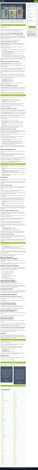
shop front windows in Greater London (13, 35)
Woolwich (14, 443)
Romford (14, 461)
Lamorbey (14, 453)
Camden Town (3, 438)
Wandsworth (3, 407)
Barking (14, 448)
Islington (2, 460)
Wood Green (15, 402)
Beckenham (15, 428)
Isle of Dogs (15, 417)
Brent (2, 439)
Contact (36, 1)
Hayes (2, 446)
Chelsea (2, 413)
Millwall (14, 415)
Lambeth (2, 447)
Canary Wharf (15, 416)
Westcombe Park (15, 430)
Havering (14, 462)
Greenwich (14, 423)
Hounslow (2, 419)
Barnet (14, 422)
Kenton (2, 445)
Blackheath (14, 427)
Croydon (14, 421)
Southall (2, 421)
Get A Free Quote (13, 385)
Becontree (14, 455)
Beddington (14, 410)
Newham (14, 441)
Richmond (2, 402)
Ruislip (14, 395)
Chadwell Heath (15, 459)
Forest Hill (14, 403)
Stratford (14, 429)
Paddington (2, 414)
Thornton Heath (15, 398)
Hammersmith (4, 360)
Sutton (14, 408)
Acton (1, 360)
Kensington (2, 401)
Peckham (2, 464)
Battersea (2, 415)
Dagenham (14, 460)
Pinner (14, 391)
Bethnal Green (15, 396)
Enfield (14, 442)
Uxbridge (14, 409)
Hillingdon (2, 459)
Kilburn (2, 409)
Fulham (2, 396)
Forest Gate (15, 436)
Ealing (2, 406)
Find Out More (13, 339)
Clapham (2, 427)
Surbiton (2, 453)
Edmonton (14, 434)
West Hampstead (3, 420)
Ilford (14, 449)
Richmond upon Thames (4, 400)
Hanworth (2, 451)
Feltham (2, 454)
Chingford (14, 447)
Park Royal (12, 360)
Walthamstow (15, 440)
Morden (2, 452)
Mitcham (2, 458)
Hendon (2, 441)
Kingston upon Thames (4, 434)
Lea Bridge (14, 414)
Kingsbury (2, 433)
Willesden (2, 408)
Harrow (2, 440)
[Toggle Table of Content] (7, 27)
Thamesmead (15, 454)
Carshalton (14, 404)
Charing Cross (3, 428)
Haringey (14, 397)
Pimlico (2, 426)
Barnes (7, 360)
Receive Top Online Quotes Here (13, 362)
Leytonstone (15, 435)
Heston (2, 422)
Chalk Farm (2, 432)
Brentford (9, 360)
